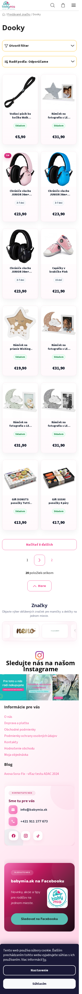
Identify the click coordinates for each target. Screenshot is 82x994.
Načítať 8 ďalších (39, 544)
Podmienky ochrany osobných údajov (30, 736)
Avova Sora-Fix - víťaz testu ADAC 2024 (31, 774)
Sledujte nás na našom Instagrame (40, 666)
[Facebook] (13, 835)
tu (44, 959)
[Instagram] (25, 835)
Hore (42, 586)
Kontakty (11, 742)
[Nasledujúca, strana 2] (39, 560)
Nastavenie (39, 970)
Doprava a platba (16, 723)
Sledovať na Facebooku (39, 919)
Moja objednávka (16, 754)
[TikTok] (38, 835)
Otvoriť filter (19, 45)
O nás (8, 716)
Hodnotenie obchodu (19, 748)
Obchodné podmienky (20, 729)
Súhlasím (39, 983)
